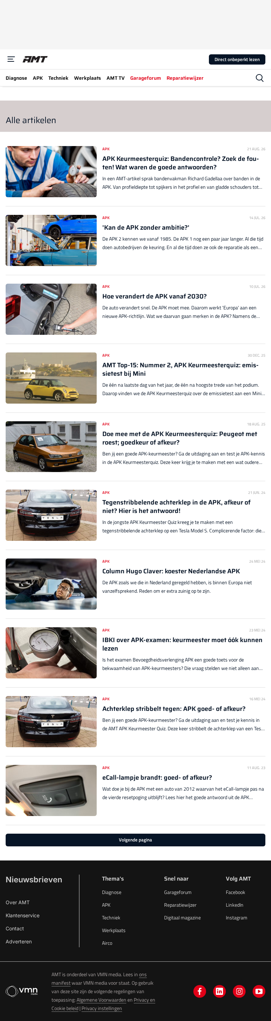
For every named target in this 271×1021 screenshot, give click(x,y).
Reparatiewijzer (180, 904)
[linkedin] (219, 991)
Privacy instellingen (102, 1008)
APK (106, 904)
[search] (259, 78)
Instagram (236, 917)
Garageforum (178, 892)
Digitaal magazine (182, 917)
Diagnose (111, 892)
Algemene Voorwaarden (101, 999)
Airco (107, 943)
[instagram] (239, 991)
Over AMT (18, 902)
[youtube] (259, 991)
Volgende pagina (135, 839)
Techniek (111, 917)
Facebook (235, 892)
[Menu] (11, 59)
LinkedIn (234, 904)
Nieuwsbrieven (34, 879)
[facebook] (199, 991)
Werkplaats (114, 930)
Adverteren (19, 941)
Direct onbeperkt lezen (237, 59)
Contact (15, 928)
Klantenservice (23, 915)
